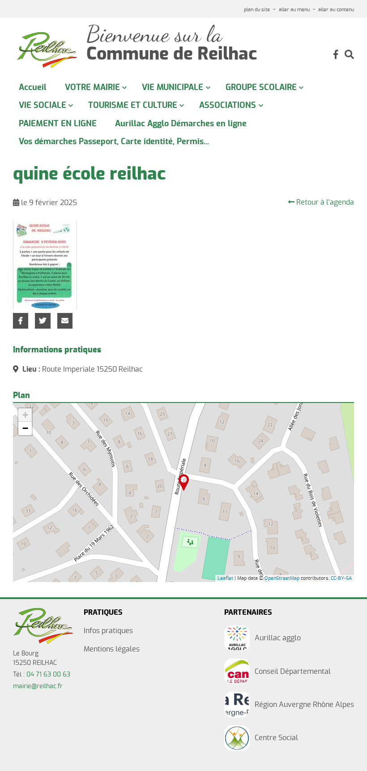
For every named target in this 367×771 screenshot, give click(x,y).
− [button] (25, 428)
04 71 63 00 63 (48, 675)
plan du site (257, 9)
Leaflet (225, 578)
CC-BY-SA (341, 578)
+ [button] (25, 414)
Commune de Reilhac (171, 54)
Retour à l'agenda (324, 202)
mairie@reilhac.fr (38, 686)
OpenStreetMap (282, 578)
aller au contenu (336, 9)
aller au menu (294, 9)
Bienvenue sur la (154, 34)
